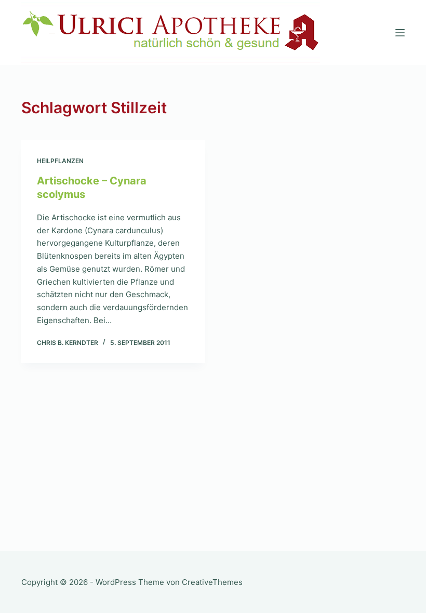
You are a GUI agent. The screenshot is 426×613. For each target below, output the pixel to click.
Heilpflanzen (60, 161)
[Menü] (400, 32)
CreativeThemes (212, 582)
